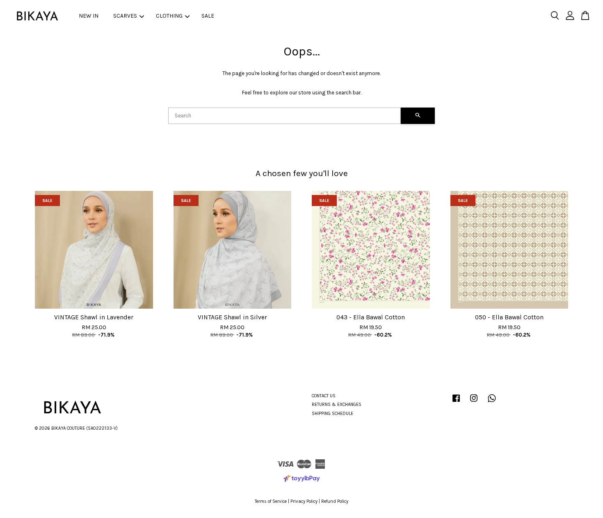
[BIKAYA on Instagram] (474, 402)
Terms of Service (271, 501)
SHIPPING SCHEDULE (332, 413)
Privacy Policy (303, 501)
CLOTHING (169, 15)
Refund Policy (334, 501)
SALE (207, 15)
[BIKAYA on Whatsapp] (492, 402)
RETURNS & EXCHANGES (336, 404)
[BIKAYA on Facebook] (456, 402)
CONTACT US (324, 396)
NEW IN (88, 15)
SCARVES (125, 15)
